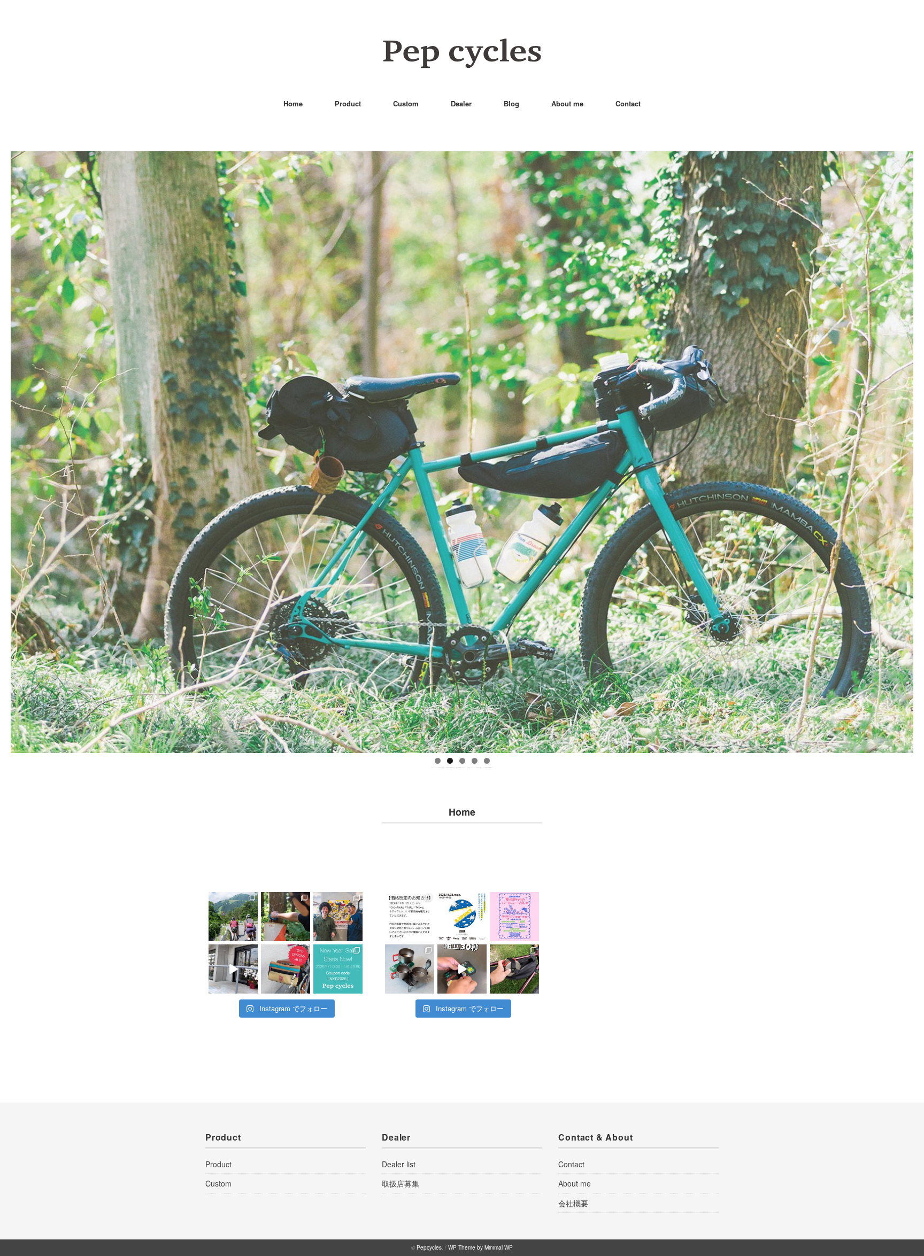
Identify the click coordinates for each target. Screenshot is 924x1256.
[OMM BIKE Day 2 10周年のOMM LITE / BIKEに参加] (233, 916)
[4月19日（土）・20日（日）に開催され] (338, 916)
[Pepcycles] (462, 45)
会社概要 (573, 1203)
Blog (511, 103)
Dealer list (398, 1164)
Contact (628, 103)
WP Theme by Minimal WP (480, 1247)
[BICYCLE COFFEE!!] (233, 969)
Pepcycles (429, 1247)
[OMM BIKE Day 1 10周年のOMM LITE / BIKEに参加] (285, 916)
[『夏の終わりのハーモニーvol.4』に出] (514, 916)
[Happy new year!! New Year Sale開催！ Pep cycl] (338, 969)
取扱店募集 (400, 1183)
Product (348, 103)
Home (293, 103)
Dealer (461, 103)
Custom (406, 103)
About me (567, 103)
